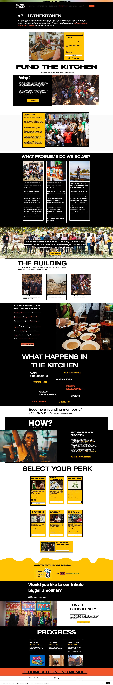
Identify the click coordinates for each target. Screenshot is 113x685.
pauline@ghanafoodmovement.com (37, 597)
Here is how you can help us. (45, 25)
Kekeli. (40, 525)
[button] (81, 6)
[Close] (111, 683)
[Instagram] (69, 58)
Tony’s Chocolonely (81, 614)
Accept (108, 683)
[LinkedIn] (75, 58)
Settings (102, 683)
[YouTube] (78, 58)
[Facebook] (72, 58)
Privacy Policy (79, 680)
